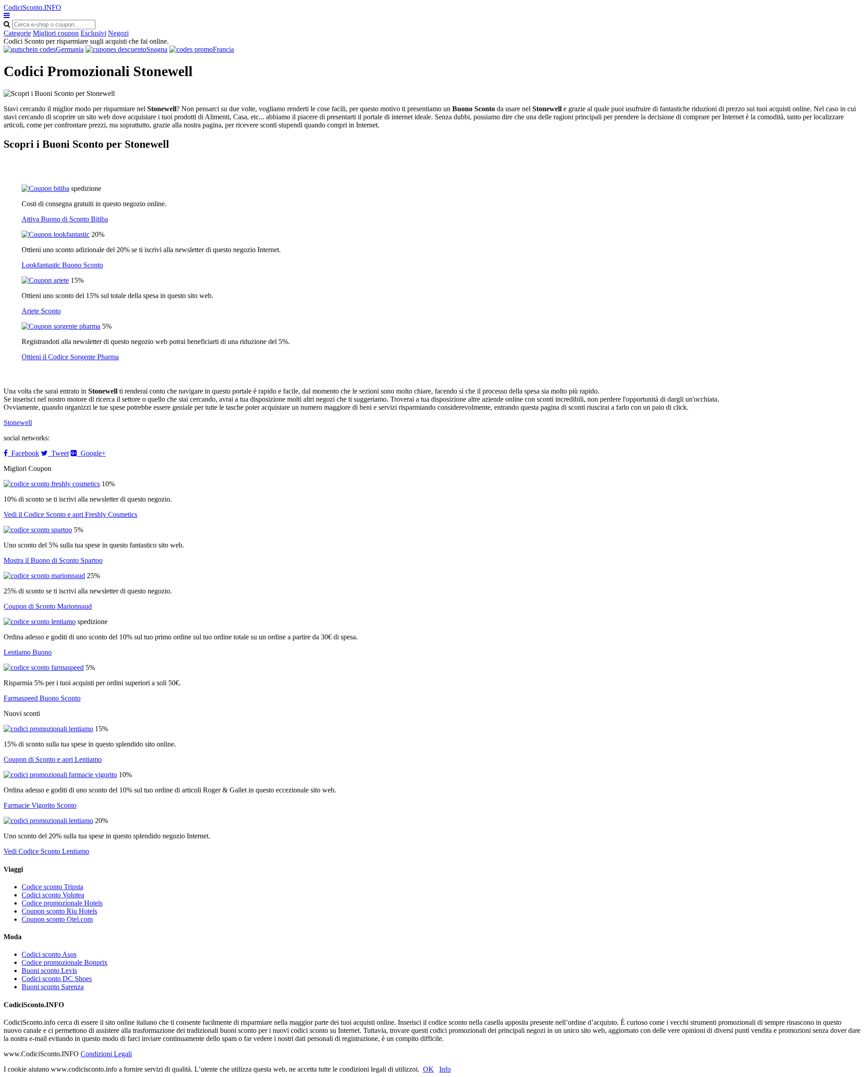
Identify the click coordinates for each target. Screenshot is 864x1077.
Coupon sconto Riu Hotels (59, 911)
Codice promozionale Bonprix (65, 962)
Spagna (156, 49)
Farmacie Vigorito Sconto (40, 805)
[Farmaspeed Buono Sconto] (44, 667)
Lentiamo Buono (28, 652)
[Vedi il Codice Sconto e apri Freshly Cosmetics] (52, 484)
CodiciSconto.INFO (32, 7)
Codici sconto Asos (49, 954)
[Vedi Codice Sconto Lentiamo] (48, 820)
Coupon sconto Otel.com (57, 919)
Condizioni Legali (106, 1054)
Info (445, 1069)
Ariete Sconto (41, 311)
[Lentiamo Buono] (40, 621)
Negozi (118, 33)
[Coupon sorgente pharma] (61, 326)
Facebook (23, 453)
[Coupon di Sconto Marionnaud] (44, 575)
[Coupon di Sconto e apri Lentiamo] (48, 729)
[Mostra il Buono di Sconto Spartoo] (38, 530)
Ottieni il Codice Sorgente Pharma (70, 357)
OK (428, 1069)
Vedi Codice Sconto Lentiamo (46, 851)
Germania (70, 49)
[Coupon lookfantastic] (56, 234)
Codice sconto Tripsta (52, 887)
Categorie (17, 33)
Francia (223, 49)
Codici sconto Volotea (53, 895)
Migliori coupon (56, 33)
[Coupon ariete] (45, 280)
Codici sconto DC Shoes (57, 978)
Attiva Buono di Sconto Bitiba (65, 219)
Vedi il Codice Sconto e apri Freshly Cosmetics (70, 514)
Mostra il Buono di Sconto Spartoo (53, 560)
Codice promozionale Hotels (62, 903)
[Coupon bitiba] (45, 188)
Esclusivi (93, 33)
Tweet (58, 453)
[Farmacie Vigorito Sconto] (60, 774)
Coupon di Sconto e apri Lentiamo (53, 759)
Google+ (91, 453)
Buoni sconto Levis (49, 970)
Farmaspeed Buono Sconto (42, 698)
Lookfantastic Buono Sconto (62, 265)
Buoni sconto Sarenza (53, 987)
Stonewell (18, 422)
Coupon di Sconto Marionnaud (48, 606)
